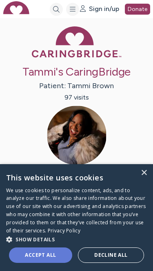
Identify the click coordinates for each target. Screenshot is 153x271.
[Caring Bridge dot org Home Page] (77, 56)
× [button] (144, 173)
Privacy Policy (64, 230)
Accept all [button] (40, 254)
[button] (76, 239)
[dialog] (76, 217)
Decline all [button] (110, 254)
